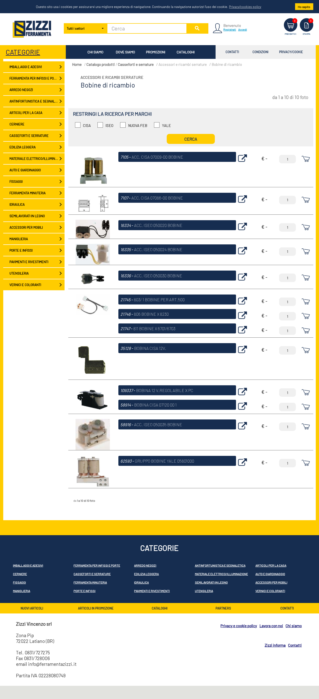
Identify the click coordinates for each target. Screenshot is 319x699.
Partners (223, 608)
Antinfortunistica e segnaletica (36, 101)
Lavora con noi (271, 625)
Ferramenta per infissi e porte (34, 78)
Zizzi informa (275, 645)
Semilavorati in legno (27, 216)
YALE (166, 125)
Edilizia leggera (22, 147)
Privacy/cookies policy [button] (245, 7)
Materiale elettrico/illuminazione (37, 159)
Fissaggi (16, 182)
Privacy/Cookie (291, 52)
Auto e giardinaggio (25, 170)
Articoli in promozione (96, 608)
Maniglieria (18, 239)
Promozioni (155, 52)
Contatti (232, 52)
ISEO (109, 125)
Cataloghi (186, 52)
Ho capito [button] (304, 6)
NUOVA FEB (137, 125)
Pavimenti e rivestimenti (28, 262)
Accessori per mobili (26, 227)
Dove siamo (125, 52)
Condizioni (260, 52)
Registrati (229, 29)
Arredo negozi (21, 90)
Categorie (23, 52)
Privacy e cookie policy (239, 625)
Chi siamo (95, 52)
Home (77, 64)
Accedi (242, 29)
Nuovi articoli (32, 608)
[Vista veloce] (242, 163)
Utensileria (19, 273)
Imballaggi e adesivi (25, 67)
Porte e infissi (21, 250)
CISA (87, 125)
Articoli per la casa (25, 113)
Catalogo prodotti (100, 64)
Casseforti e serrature (29, 136)
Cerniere (16, 124)
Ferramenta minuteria (27, 193)
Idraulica (17, 204)
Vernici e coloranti (25, 285)
